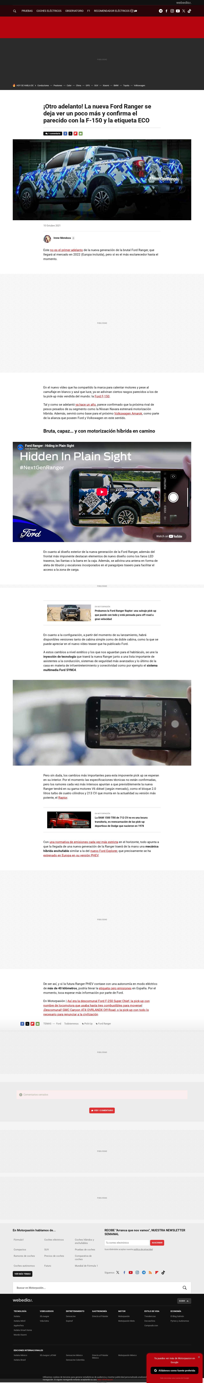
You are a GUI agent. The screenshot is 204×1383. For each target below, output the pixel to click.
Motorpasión (124, 1316)
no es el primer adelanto (66, 250)
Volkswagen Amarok (128, 413)
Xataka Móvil (19, 1321)
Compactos (20, 1249)
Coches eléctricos (54, 1239)
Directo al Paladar (100, 1316)
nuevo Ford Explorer (103, 851)
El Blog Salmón (177, 1316)
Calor (69, 85)
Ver (103, 1110)
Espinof (69, 1321)
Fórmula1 (19, 1239)
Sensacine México (74, 1355)
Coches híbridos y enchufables (84, 1241)
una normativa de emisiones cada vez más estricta (84, 842)
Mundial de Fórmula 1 (86, 1265)
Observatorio (74, 10)
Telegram (161, 11)
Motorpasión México (127, 1355)
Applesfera (19, 1325)
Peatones (58, 85)
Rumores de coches (24, 1256)
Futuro (47, 1265)
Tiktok (189, 11)
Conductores (43, 85)
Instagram (172, 11)
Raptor (62, 797)
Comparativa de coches (83, 1258)
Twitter (184, 11)
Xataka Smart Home (23, 1330)
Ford (58, 1023)
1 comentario (54, 133)
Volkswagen (139, 85)
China (78, 85)
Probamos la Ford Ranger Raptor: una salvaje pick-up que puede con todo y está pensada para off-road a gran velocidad (125, 615)
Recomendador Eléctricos (112, 10)
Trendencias (150, 1316)
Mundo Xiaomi (20, 1335)
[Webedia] (183, 2)
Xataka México (20, 1355)
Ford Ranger (104, 1023)
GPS (88, 85)
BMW (116, 85)
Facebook (166, 11)
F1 (88, 10)
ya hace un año (86, 404)
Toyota (126, 85)
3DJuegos (44, 1316)
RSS (150, 1272)
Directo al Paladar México (100, 1356)
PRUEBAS (27, 10)
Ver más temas (23, 1274)
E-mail (81, 133)
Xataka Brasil (20, 1360)
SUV (96, 85)
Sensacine (71, 1316)
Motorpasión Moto (126, 1321)
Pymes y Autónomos (180, 1321)
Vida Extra (44, 1321)
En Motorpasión (102, 607)
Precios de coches (54, 1256)
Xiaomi (106, 85)
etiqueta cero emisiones (115, 988)
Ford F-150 (102, 396)
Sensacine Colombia (75, 1360)
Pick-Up (88, 1023)
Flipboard (75, 133)
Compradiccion (151, 1325)
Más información (105, 1379)
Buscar (185, 1288)
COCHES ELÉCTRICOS (49, 10)
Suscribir (157, 1242)
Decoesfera (149, 1321)
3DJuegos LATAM (48, 1355)
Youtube (178, 11)
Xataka (17, 1316)
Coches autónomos (24, 1265)
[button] (64, 238)
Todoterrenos (71, 1023)
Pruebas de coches (85, 1249)
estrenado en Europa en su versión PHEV (70, 855)
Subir (182, 1301)
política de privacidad (143, 1249)
